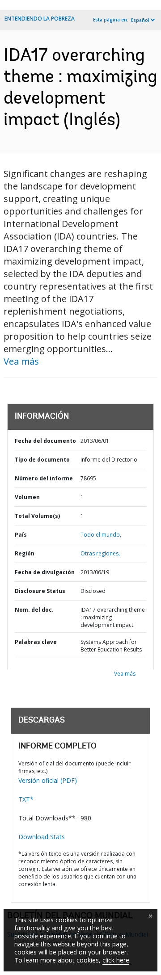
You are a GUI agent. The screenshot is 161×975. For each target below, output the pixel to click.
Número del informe (44, 478)
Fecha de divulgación (45, 572)
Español (140, 20)
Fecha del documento (45, 441)
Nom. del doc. (34, 610)
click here (115, 960)
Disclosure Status (40, 591)
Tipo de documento (42, 459)
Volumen (27, 497)
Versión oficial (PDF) (47, 780)
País (21, 534)
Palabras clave (36, 642)
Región (24, 553)
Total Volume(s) (37, 516)
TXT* (26, 799)
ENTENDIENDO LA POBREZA (39, 18)
